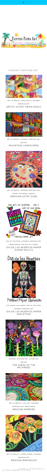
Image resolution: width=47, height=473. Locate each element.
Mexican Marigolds (24, 460)
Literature (34, 359)
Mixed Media (15, 244)
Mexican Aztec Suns (23, 196)
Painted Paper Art (23, 40)
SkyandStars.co (37, 469)
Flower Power (26, 454)
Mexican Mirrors (24, 409)
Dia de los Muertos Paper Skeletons (24, 312)
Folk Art (26, 403)
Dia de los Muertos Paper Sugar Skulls (24, 248)
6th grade (20, 305)
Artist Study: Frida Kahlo (24, 107)
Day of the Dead (13, 241)
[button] (23, 2)
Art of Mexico (14, 100)
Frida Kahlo (26, 100)
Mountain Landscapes (24, 145)
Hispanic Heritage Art (30, 139)
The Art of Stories (29, 244)
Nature (24, 142)
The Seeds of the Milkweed (23, 366)
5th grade (10, 305)
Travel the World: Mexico (23, 193)
